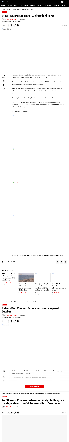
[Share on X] (8, 25)
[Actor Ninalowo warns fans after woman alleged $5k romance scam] (59, 277)
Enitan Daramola (11, 407)
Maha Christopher (7, 282)
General (8, 9)
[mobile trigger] (65, 1)
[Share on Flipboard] (11, 25)
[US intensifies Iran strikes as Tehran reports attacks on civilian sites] (26, 277)
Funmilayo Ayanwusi (11, 19)
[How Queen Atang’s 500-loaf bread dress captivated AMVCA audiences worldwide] (42, 277)
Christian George (41, 292)
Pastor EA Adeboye (37, 255)
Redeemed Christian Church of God (53, 255)
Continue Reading (34, 386)
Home (3, 9)
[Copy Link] (14, 25)
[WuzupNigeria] (6, 2)
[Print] (17, 25)
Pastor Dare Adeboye (25, 255)
